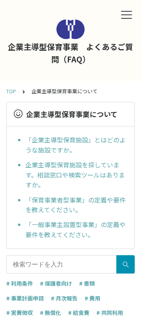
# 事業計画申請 (25, 298)
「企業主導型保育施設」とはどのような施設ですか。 (75, 145)
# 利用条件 (19, 283)
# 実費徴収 (19, 312)
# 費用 (92, 298)
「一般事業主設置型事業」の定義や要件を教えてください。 (75, 229)
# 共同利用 (109, 312)
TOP (11, 91)
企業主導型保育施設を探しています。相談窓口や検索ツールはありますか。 (75, 174)
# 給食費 (78, 312)
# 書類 (87, 283)
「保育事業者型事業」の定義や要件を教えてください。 (75, 205)
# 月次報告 (64, 298)
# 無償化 (50, 312)
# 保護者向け (56, 283)
